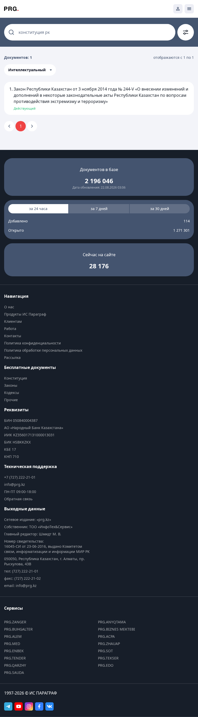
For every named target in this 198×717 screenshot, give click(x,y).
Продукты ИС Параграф (25, 314)
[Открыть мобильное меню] (189, 8)
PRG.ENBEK (14, 650)
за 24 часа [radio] (38, 208)
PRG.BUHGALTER (18, 629)
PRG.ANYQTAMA (112, 621)
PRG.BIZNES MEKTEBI (116, 629)
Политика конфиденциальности (32, 343)
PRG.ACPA (106, 636)
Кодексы (11, 392)
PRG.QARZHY (15, 665)
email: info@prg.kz (20, 585)
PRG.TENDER (15, 658)
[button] (30, 70)
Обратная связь (18, 498)
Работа (10, 328)
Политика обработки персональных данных (43, 350)
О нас (9, 306)
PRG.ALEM (13, 636)
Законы (10, 385)
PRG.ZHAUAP (109, 643)
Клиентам (13, 321)
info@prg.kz (14, 484)
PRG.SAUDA (14, 672)
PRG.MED (12, 643)
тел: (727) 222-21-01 (21, 571)
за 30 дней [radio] (159, 208)
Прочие (11, 399)
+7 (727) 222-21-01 (20, 477)
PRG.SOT (105, 650)
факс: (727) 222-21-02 (22, 578)
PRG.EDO (105, 665)
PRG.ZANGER (15, 621)
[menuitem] (48, 307)
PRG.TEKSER (108, 658)
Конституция (15, 378)
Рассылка (12, 357)
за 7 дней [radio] (99, 208)
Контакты (12, 335)
